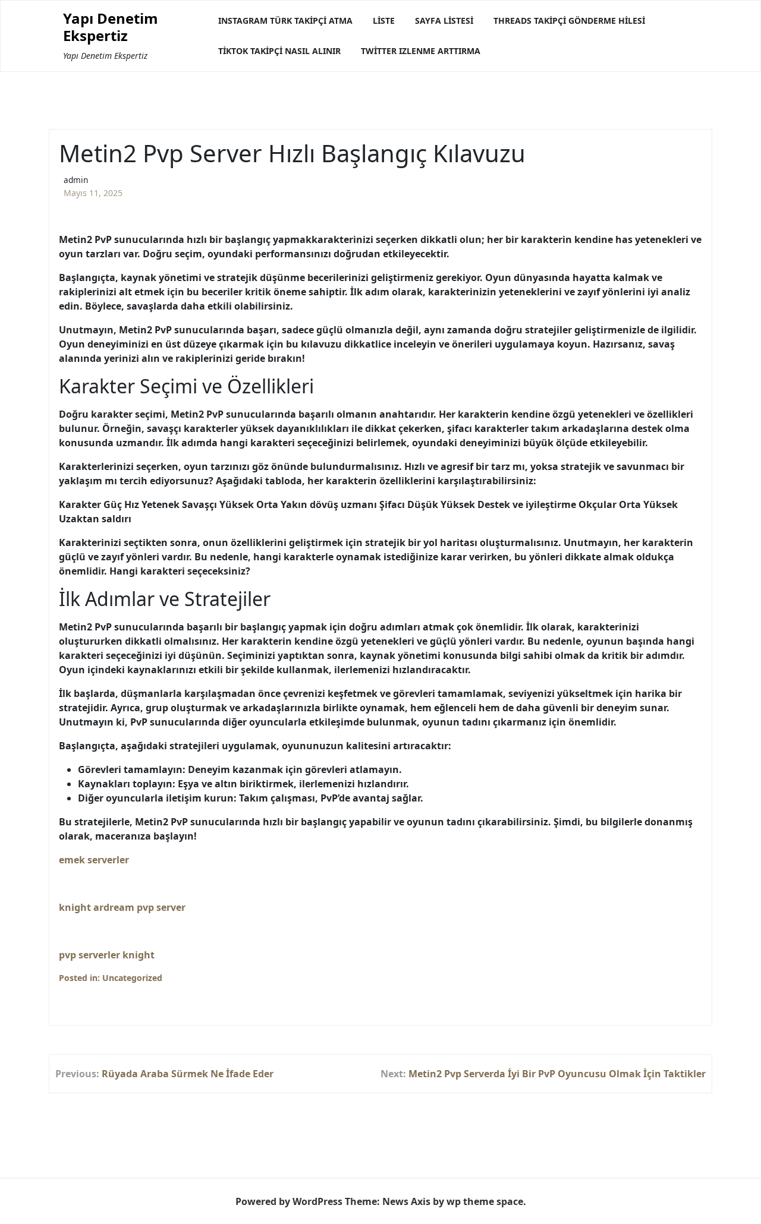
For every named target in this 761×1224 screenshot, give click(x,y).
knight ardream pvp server (122, 907)
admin (76, 179)
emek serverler (94, 859)
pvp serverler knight (107, 954)
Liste (384, 20)
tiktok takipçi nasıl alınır (279, 50)
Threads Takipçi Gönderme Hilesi (569, 20)
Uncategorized (132, 977)
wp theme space (484, 1201)
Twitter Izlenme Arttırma (420, 50)
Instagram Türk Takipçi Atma (285, 20)
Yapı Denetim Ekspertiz (110, 27)
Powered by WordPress (288, 1201)
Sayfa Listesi (444, 20)
